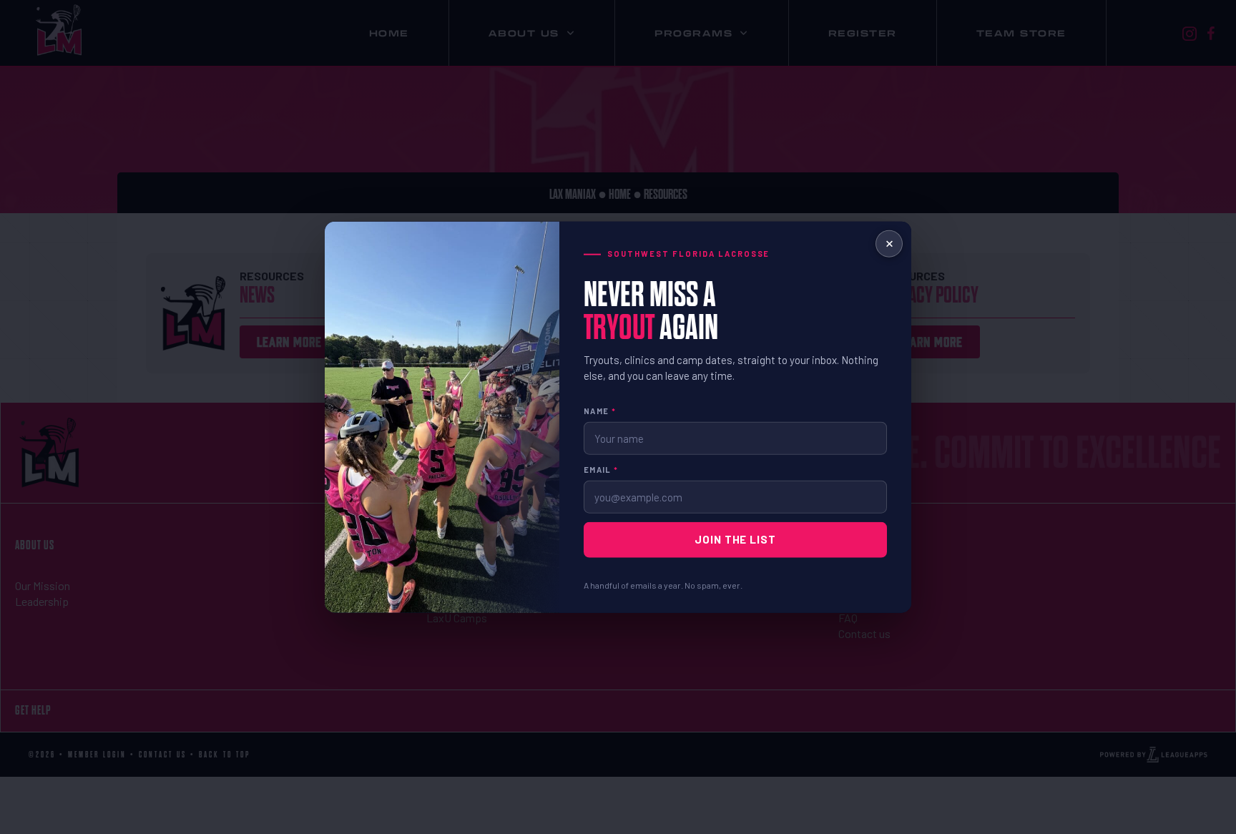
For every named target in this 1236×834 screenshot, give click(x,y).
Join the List (735, 539)
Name (600, 411)
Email (601, 469)
